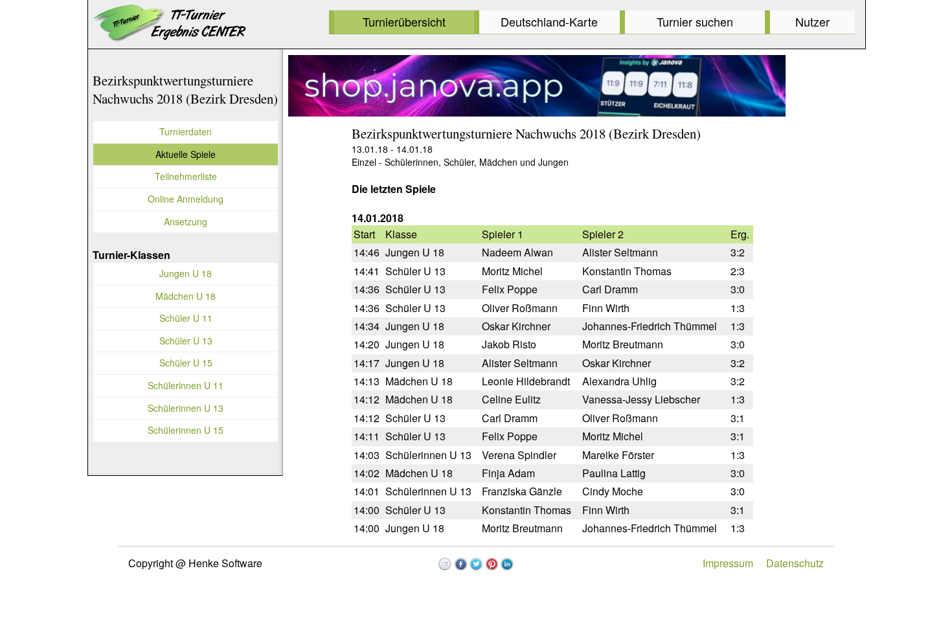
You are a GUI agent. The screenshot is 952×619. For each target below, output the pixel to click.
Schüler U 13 (185, 340)
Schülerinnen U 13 (185, 407)
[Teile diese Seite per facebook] (460, 563)
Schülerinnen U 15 (185, 429)
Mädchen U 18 (185, 295)
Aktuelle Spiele (185, 154)
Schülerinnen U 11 (185, 385)
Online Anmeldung (185, 198)
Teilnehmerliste (186, 176)
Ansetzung (185, 221)
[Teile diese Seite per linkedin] (507, 563)
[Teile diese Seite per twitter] (476, 563)
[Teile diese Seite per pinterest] (491, 563)
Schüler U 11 (185, 317)
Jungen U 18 (185, 273)
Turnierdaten (185, 131)
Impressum (728, 563)
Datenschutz (795, 563)
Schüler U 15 (185, 362)
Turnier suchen (695, 21)
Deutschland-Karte (549, 21)
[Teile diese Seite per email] (444, 563)
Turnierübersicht (404, 21)
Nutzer (812, 21)
